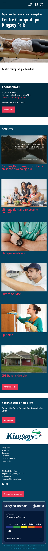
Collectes (5, 453)
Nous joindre (6, 461)
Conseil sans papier (13, 494)
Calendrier (5, 456)
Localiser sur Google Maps (14, 97)
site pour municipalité (37, 546)
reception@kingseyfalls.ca (11, 479)
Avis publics (6, 448)
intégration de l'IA (25, 546)
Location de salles (8, 458)
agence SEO (16, 546)
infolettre (30, 548)
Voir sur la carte (13, 538)
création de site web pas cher (19, 548)
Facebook (8, 109)
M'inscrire (8, 420)
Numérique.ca (8, 546)
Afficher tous (10, 386)
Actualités (5, 450)
